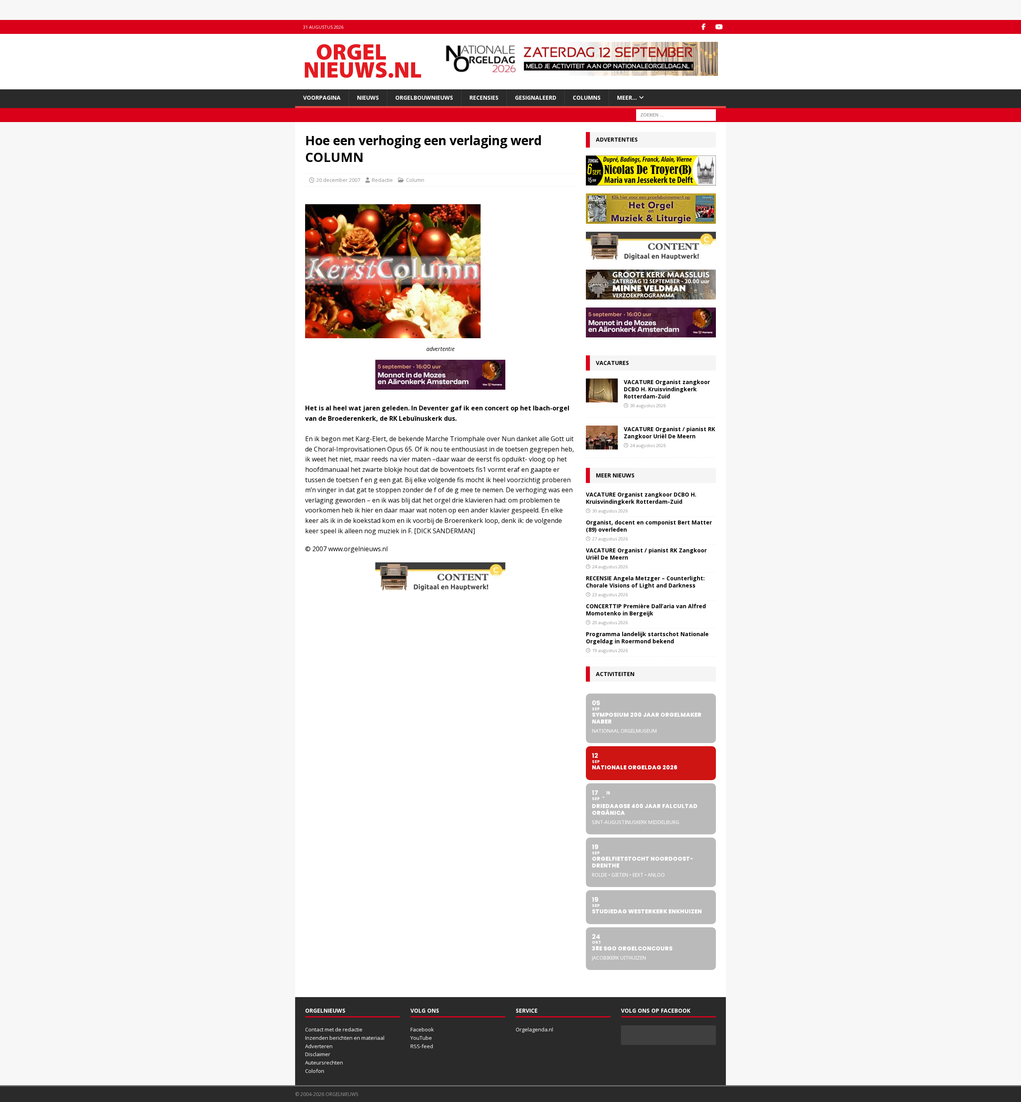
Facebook (422, 1029)
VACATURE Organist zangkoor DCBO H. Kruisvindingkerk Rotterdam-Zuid (667, 389)
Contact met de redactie (334, 1029)
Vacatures (612, 363)
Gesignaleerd (535, 97)
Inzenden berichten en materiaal (344, 1037)
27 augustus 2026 (610, 539)
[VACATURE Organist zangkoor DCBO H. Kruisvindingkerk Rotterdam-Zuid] (602, 390)
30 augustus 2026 (648, 405)
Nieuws (368, 97)
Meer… (627, 97)
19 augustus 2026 (610, 650)
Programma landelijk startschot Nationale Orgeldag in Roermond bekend (647, 637)
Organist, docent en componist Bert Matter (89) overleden (649, 525)
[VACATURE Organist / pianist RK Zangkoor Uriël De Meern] (602, 437)
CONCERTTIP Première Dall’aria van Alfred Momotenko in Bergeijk (646, 609)
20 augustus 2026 (610, 622)
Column (415, 179)
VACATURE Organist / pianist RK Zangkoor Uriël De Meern (669, 432)
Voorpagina (322, 97)
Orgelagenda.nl (534, 1029)
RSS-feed (421, 1046)
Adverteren (319, 1046)
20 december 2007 (338, 179)
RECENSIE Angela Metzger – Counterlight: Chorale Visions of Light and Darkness (645, 581)
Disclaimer (317, 1054)
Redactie (382, 179)
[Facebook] (703, 27)
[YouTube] (719, 27)
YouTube (421, 1037)
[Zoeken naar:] (676, 114)
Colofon (314, 1070)
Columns (587, 97)
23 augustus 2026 (610, 594)
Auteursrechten (324, 1062)
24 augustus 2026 (648, 445)
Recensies (484, 97)
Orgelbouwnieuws (424, 97)
